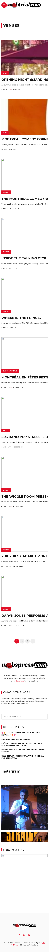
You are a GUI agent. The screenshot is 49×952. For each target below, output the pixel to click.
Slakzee (4, 149)
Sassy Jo (4, 209)
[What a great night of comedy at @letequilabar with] (24, 807)
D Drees (4, 268)
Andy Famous (6, 566)
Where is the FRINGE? (21, 318)
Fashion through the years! (15, 739)
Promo (5, 430)
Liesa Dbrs (5, 90)
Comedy (6, 192)
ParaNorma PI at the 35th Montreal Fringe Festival (23, 751)
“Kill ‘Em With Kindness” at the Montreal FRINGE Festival (22, 757)
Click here (20, 681)
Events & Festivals (10, 371)
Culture (6, 311)
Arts (5, 73)
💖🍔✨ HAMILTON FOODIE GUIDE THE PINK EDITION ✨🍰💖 (20, 734)
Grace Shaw (6, 387)
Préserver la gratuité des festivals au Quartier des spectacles (21, 744)
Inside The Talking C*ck (23, 258)
